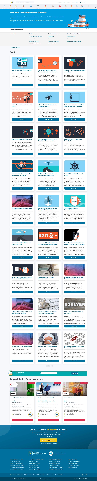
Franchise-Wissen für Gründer (34, 463)
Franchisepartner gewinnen (73, 463)
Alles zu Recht (13, 33)
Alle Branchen (26, 2)
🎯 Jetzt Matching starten (48, 440)
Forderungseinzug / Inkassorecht (36, 36)
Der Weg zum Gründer (33, 461)
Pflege (65, 397)
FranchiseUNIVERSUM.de (59, 474)
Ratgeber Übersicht (15, 47)
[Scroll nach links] (9, 7)
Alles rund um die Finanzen (34, 467)
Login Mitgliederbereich (72, 467)
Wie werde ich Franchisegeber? (74, 461)
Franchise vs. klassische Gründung (16, 463)
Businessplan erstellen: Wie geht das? (56, 469)
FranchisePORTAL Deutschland (26, 474)
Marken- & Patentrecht (34, 41)
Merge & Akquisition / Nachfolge (74, 41)
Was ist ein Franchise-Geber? (54, 463)
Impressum (47, 478)
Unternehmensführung (33, 465)
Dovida (66, 401)
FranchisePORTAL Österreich (38, 474)
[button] (80, 2)
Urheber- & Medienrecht (53, 41)
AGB (56, 478)
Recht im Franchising (52, 44)
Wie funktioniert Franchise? (15, 461)
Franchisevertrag (32, 33)
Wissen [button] (68, 2)
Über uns (42, 478)
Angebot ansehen (21, 420)
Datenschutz (52, 478)
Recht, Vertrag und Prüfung (34, 469)
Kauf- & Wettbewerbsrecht (73, 38)
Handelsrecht (51, 36)
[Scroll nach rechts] (96, 7)
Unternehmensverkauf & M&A (48, 397)
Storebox (14, 401)
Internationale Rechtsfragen (35, 44)
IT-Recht (50, 38)
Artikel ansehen (22, 84)
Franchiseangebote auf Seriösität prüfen (17, 467)
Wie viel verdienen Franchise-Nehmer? (17, 469)
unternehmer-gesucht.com (49, 474)
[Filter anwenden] (33, 2)
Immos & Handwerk (15, 397)
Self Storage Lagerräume (25, 397)
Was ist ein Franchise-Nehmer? (54, 465)
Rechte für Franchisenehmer (54, 33)
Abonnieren (74, 373)
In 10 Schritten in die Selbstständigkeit (17, 465)
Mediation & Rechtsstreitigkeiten (74, 33)
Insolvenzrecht (32, 38)
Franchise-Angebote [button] (61, 2)
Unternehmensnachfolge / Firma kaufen (56, 467)
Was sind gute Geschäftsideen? (54, 461)
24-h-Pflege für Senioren (72, 397)
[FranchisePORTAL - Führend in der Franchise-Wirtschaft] (12, 2)
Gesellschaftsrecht (71, 36)
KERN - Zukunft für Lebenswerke (46, 401)
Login (84, 2)
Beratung (39, 397)
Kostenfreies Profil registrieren (74, 465)
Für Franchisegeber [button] (74, 2)
